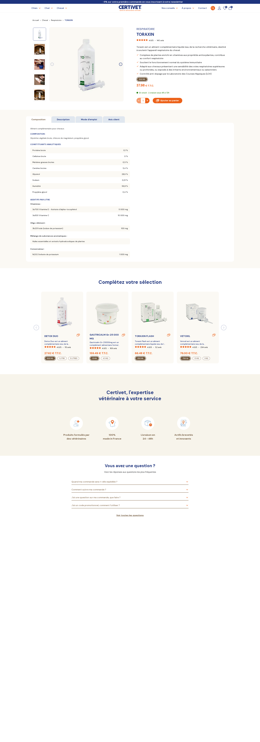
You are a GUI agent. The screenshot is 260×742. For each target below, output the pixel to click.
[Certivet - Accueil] (130, 8)
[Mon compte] (219, 8)
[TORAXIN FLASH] (152, 312)
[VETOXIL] (198, 312)
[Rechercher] (213, 8)
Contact (202, 8)
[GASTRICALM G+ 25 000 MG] (107, 312)
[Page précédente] (36, 327)
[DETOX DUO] (62, 312)
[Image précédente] (52, 64)
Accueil (35, 20)
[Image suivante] (120, 64)
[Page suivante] (223, 327)
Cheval (45, 20)
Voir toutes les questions (130, 515)
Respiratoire (56, 20)
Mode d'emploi (89, 119)
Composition (38, 119)
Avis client (113, 119)
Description (63, 119)
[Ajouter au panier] (78, 335)
